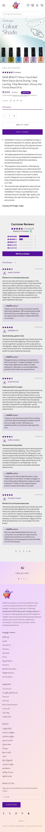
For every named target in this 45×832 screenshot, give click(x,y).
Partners (5, 665)
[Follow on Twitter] (10, 813)
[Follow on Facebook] (3, 813)
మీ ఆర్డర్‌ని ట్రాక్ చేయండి (10, 693)
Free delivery (22, 573)
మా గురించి (6, 653)
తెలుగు (21, 821)
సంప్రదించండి (6, 716)
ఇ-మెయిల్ (6, 708)
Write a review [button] (22, 253)
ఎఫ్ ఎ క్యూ (5, 712)
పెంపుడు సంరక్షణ (7, 764)
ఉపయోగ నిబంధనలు (9, 669)
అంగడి (4, 641)
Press (4, 657)
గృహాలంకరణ (6, 744)
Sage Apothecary (11, 68)
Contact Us (6, 689)
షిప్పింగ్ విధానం (7, 661)
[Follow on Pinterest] (22, 813)
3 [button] (23, 551)
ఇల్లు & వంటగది (7, 740)
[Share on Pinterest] (17, 101)
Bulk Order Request (10, 704)
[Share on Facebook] (11, 101)
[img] (7, 269)
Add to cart (22, 125)
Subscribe (11, 805)
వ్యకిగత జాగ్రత (7, 776)
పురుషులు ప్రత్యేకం (8, 732)
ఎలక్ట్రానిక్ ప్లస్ (7, 728)
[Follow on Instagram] (16, 813)
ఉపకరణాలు (6, 768)
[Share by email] (21, 101)
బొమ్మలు (5, 748)
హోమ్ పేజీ (5, 637)
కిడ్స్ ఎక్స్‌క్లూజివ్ (7, 760)
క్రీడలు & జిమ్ (6, 752)
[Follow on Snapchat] (28, 813)
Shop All (5, 697)
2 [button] (19, 551)
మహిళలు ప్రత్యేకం (8, 736)
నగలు (4, 756)
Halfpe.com (36, 826)
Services (5, 649)
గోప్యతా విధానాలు (8, 673)
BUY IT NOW (22, 132)
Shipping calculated (20, 95)
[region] (22, 570)
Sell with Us (6, 645)
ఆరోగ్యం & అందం (8, 772)
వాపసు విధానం (7, 677)
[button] (7, 72)
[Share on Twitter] (14, 101)
